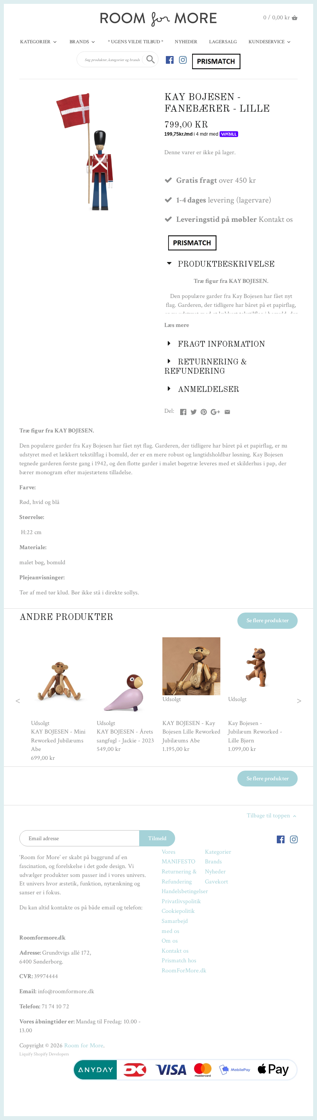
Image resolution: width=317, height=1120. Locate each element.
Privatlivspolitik (181, 901)
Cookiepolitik (178, 911)
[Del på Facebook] (183, 410)
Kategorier (218, 852)
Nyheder (215, 872)
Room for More (83, 1046)
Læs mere (176, 325)
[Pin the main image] (204, 410)
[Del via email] (227, 410)
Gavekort (216, 882)
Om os (170, 941)
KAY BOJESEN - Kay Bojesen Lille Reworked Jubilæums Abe (191, 732)
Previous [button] (33, 699)
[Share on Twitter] (194, 410)
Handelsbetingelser (185, 891)
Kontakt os (175, 951)
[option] (60, 699)
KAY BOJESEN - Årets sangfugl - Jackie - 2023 (125, 736)
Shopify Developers (51, 1054)
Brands (213, 862)
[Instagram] (183, 59)
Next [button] (284, 699)
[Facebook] (170, 59)
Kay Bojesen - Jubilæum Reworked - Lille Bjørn (255, 732)
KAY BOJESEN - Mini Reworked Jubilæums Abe (58, 740)
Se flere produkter (268, 620)
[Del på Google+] (215, 410)
